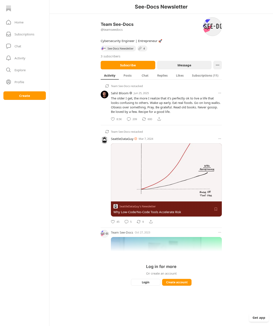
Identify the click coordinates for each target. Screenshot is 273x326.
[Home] (8, 8)
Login (146, 282)
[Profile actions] (217, 65)
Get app (259, 317)
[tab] (110, 75)
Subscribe (128, 65)
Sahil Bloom (120, 93)
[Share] (159, 119)
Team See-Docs (120, 86)
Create (24, 95)
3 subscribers (110, 56)
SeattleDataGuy (122, 139)
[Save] (215, 209)
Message (184, 65)
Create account (177, 282)
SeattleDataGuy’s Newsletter (137, 206)
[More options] (219, 93)
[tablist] (161, 75)
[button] (24, 22)
